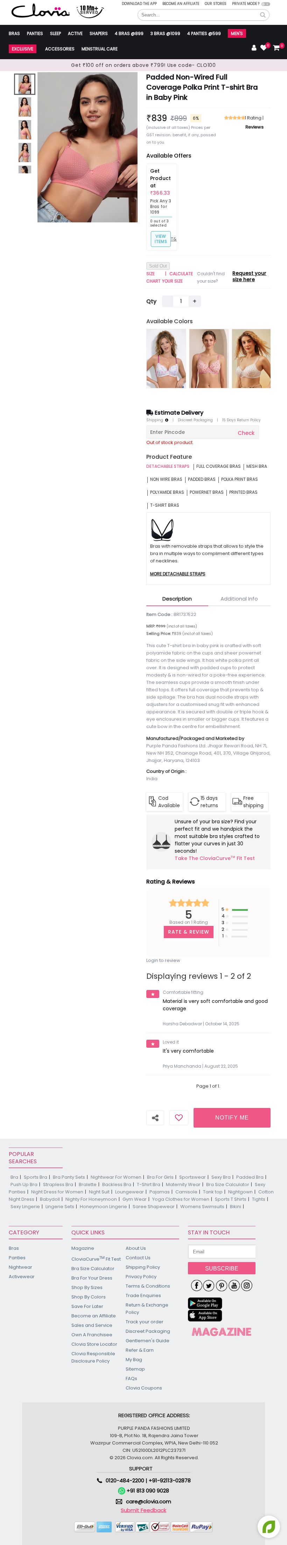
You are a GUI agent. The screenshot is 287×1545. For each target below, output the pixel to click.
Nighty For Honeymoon (91, 1199)
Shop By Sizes (87, 1287)
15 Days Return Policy (241, 420)
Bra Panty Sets (69, 1177)
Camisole (186, 1192)
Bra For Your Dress (91, 1278)
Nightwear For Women (116, 1177)
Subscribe (221, 1269)
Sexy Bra (221, 1177)
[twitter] (209, 1286)
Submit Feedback (143, 1510)
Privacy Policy (141, 1276)
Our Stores (215, 3)
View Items (161, 238)
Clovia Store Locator (94, 1344)
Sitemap (135, 1369)
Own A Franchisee (91, 1334)
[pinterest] (221, 1286)
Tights (258, 1199)
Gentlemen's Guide (147, 1340)
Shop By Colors (88, 1297)
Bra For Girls (160, 1177)
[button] (263, 15)
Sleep (55, 33)
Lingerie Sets (60, 1206)
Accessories (60, 49)
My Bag (134, 1359)
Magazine (82, 1248)
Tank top (213, 1192)
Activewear (22, 1276)
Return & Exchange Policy (147, 1309)
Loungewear (129, 1192)
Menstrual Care (100, 49)
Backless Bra (116, 1184)
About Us (136, 1248)
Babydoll (50, 1199)
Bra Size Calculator (227, 1184)
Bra (14, 1177)
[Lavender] (209, 358)
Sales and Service (91, 1325)
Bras (14, 33)
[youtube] (234, 1286)
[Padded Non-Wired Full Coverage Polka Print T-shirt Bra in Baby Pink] (24, 84)
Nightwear (20, 1267)
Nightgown (240, 1192)
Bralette (88, 1184)
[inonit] (247, 1286)
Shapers (99, 33)
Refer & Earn (140, 1350)
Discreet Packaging (195, 420)
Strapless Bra (58, 1184)
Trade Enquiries (143, 1295)
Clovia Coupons (144, 1388)
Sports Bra (35, 1177)
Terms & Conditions (148, 1286)
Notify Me (232, 1118)
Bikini (235, 1206)
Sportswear (192, 1177)
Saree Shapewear (154, 1206)
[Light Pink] (166, 358)
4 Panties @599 (204, 33)
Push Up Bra (23, 1184)
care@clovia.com (148, 1501)
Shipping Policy (143, 1267)
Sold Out (158, 266)
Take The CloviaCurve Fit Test (215, 859)
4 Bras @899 (129, 33)
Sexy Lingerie (25, 1206)
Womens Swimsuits (202, 1206)
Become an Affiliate (180, 3)
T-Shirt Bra (148, 1184)
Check (246, 433)
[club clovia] (221, 1331)
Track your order (144, 1321)
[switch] (266, 4)
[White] (251, 358)
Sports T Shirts (230, 1199)
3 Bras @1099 (165, 33)
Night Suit (99, 1192)
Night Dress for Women (57, 1192)
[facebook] (196, 1286)
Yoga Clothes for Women (180, 1199)
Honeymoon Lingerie (103, 1206)
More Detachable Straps (177, 574)
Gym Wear (134, 1199)
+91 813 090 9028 (147, 1490)
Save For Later (87, 1306)
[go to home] (40, 10)
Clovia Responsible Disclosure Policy (93, 1357)
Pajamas (159, 1192)
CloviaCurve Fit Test (96, 1258)
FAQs (131, 1378)
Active (75, 33)
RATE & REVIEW (188, 931)
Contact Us (138, 1257)
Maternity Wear (183, 1184)
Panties (35, 33)
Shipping (155, 420)
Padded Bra (250, 1177)
